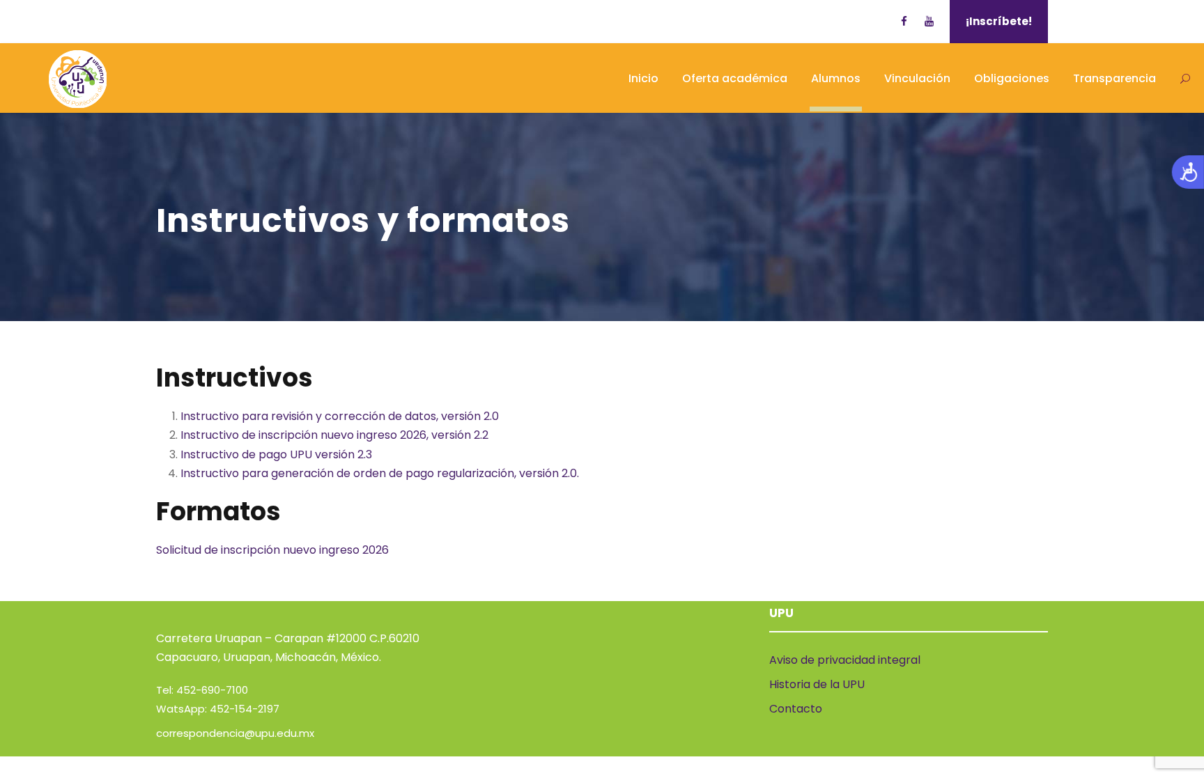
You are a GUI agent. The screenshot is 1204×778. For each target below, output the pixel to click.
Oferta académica (734, 78)
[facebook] (904, 21)
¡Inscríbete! (999, 21)
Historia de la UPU (817, 684)
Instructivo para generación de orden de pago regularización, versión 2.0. (379, 473)
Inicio (643, 78)
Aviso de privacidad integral (844, 660)
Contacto (795, 709)
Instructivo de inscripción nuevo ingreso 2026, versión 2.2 (334, 435)
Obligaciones (1011, 78)
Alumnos (835, 78)
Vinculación (917, 78)
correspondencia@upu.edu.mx (235, 733)
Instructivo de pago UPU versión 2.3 (276, 454)
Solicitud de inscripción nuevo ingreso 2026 (272, 550)
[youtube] (929, 21)
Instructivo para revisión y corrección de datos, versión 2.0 (339, 416)
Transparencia (1114, 78)
